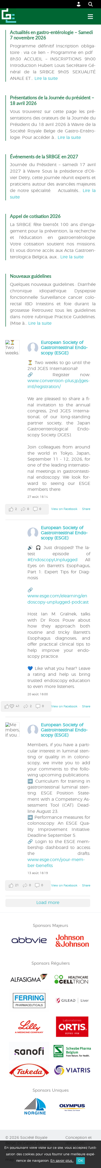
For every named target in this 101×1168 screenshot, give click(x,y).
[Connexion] (79, 4)
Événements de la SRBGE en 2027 (44, 157)
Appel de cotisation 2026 (35, 216)
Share (86, 509)
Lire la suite (46, 78)
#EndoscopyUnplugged (52, 560)
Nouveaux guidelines (30, 276)
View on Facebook (64, 509)
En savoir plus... (62, 1160)
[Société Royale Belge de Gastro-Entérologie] (8, 16)
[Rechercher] (88, 4)
